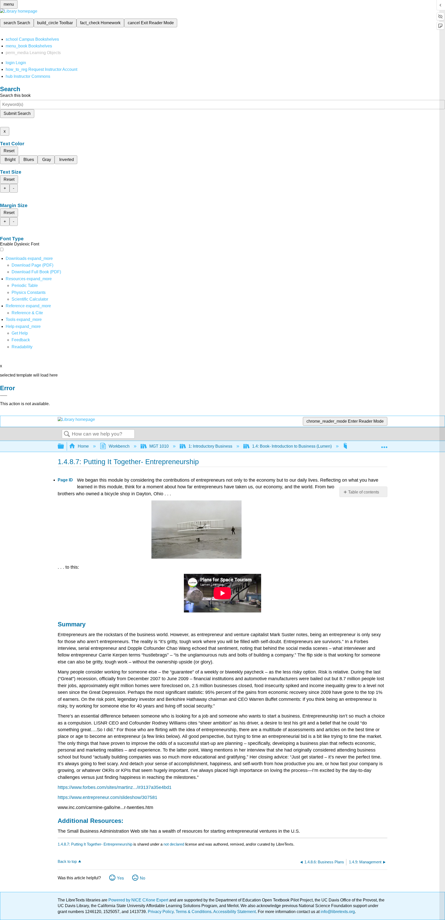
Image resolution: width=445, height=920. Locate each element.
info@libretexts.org (337, 911)
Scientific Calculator (30, 299)
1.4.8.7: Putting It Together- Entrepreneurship (95, 844)
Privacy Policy (161, 911)
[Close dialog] (3, 395)
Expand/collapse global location (384, 445)
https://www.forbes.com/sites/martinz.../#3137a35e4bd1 (115, 787)
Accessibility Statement (234, 911)
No (142, 878)
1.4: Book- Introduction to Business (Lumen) (292, 446)
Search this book (15, 95)
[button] (21, 340)
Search (67, 434)
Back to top (67, 861)
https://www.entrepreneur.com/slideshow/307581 (107, 797)
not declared (174, 844)
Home (83, 446)
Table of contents (363, 492)
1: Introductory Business (210, 446)
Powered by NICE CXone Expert (138, 900)
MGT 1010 (159, 446)
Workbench (119, 446)
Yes (120, 878)
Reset (9, 151)
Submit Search (17, 113)
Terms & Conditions (193, 911)
